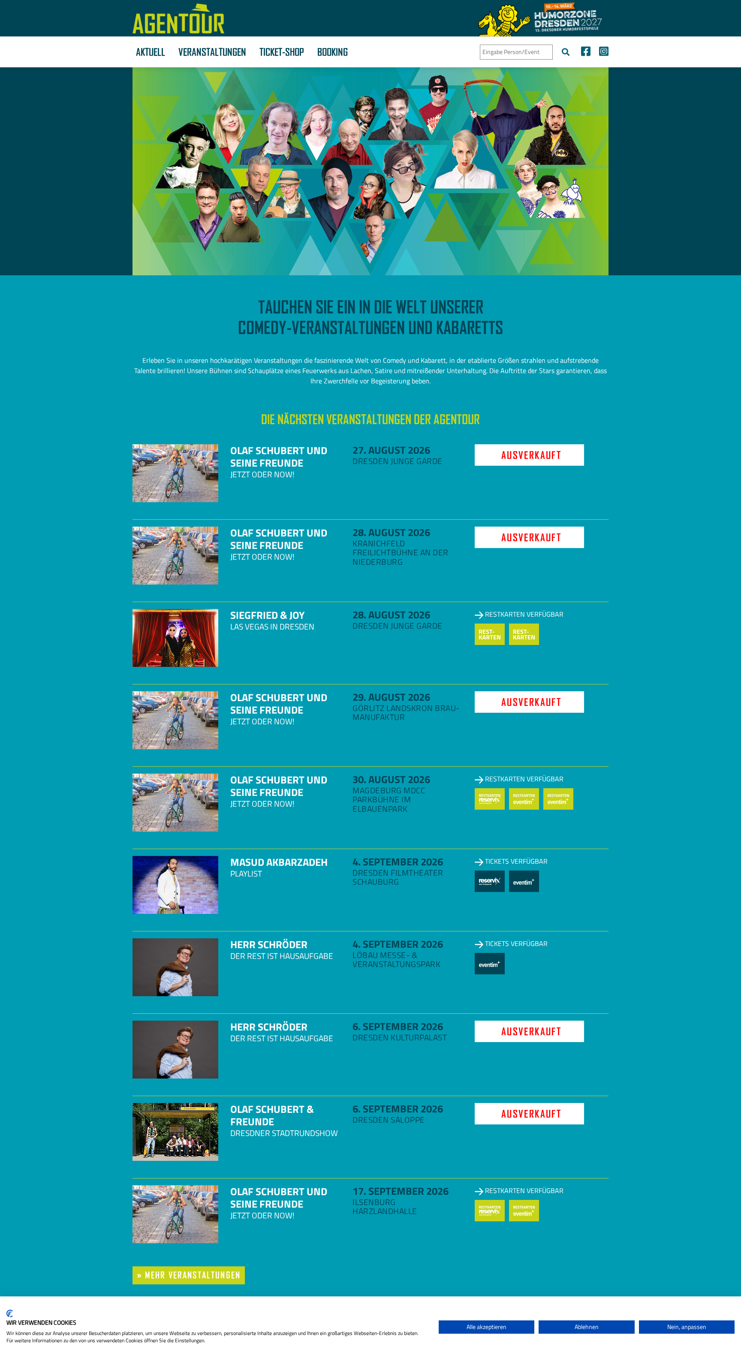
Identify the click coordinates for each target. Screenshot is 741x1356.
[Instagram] (601, 52)
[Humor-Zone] (540, 18)
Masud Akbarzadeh (279, 862)
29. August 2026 (391, 697)
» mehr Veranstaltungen (189, 1275)
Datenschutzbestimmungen (396, 1307)
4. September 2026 (397, 861)
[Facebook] (585, 52)
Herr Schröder (268, 944)
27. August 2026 (391, 450)
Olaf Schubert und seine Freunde (278, 456)
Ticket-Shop (281, 52)
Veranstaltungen (212, 52)
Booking (332, 52)
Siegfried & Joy (267, 615)
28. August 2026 (391, 532)
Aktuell (150, 52)
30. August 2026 (391, 779)
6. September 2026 (397, 1026)
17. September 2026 (400, 1191)
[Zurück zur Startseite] (178, 18)
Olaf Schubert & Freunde (272, 1115)
